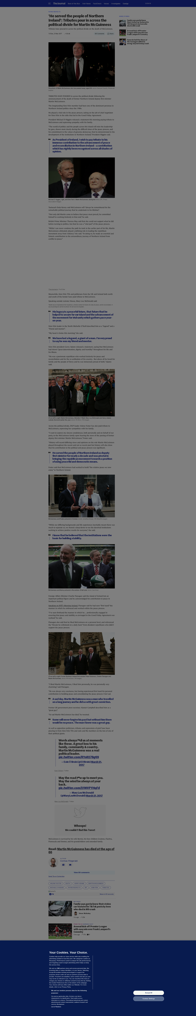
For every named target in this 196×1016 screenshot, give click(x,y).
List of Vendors (56, 1007)
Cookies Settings (149, 999)
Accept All (148, 993)
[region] (98, 978)
